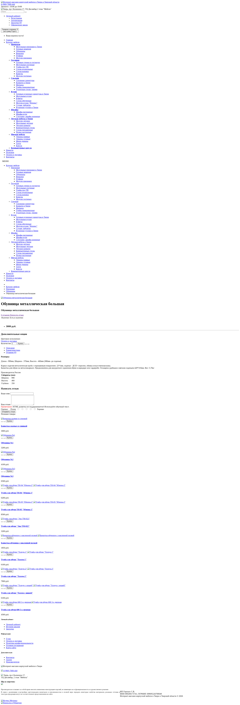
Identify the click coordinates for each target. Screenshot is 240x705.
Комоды (19, 74)
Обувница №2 (7, 459)
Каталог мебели (13, 42)
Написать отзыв (17, 315)
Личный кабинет (13, 16)
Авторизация (16, 20)
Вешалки (20, 53)
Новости (9, 150)
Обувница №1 (7, 443)
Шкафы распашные (24, 112)
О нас (8, 639)
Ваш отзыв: (6, 404)
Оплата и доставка (14, 155)
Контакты (10, 157)
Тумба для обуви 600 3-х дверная (15, 610)
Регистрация (16, 18)
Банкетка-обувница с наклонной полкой (19, 543)
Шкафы (14, 110)
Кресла (19, 146)
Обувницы (20, 51)
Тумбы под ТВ (22, 67)
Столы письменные (24, 130)
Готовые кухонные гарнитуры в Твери (32, 94)
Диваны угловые (23, 139)
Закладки (10, 629)
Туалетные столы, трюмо (26, 89)
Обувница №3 (7, 476)
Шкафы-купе (21, 114)
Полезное (10, 152)
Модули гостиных (24, 76)
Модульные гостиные (25, 65)
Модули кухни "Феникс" (26, 103)
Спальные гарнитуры (25, 80)
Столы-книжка (22, 71)
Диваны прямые (23, 137)
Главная (9, 40)
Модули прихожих (24, 58)
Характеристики (13, 350)
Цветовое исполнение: (10, 339)
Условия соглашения (15, 645)
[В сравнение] (2, 421)
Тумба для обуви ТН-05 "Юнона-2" (17, 509)
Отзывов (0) (11, 352)
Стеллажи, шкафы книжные (28, 116)
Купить (20, 343)
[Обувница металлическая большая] (16, 298)
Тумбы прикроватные (25, 87)
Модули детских (23, 121)
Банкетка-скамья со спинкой (14, 426)
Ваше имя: (5, 393)
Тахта (18, 143)
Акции (9, 660)
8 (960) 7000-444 (8, 4)
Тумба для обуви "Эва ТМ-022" (15, 526)
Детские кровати (23, 125)
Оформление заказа (19, 25)
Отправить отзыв (8, 412)
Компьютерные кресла (21, 148)
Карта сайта (11, 648)
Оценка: (4, 409)
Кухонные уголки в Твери (27, 107)
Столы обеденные (23, 101)
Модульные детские (24, 123)
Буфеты (19, 98)
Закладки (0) (16, 23)
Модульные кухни (24, 96)
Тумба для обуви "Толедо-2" (14, 576)
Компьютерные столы (25, 128)
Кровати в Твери (23, 83)
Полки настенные (23, 132)
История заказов (13, 627)
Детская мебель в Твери (22, 119)
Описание (10, 348)
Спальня (15, 78)
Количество (6, 343)
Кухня (14, 92)
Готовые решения (23, 49)
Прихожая (15, 44)
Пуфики (19, 56)
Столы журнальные (24, 69)
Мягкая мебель (18, 134)
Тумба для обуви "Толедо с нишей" (17, 593)
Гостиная (15, 60)
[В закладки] (5, 421)
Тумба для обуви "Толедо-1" (14, 559)
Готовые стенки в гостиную (28, 62)
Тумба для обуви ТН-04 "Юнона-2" (17, 493)
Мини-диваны (22, 141)
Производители (12, 662)
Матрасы (20, 85)
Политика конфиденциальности (19, 643)
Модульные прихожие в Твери (29, 47)
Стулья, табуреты (23, 105)
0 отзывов (5, 315)
